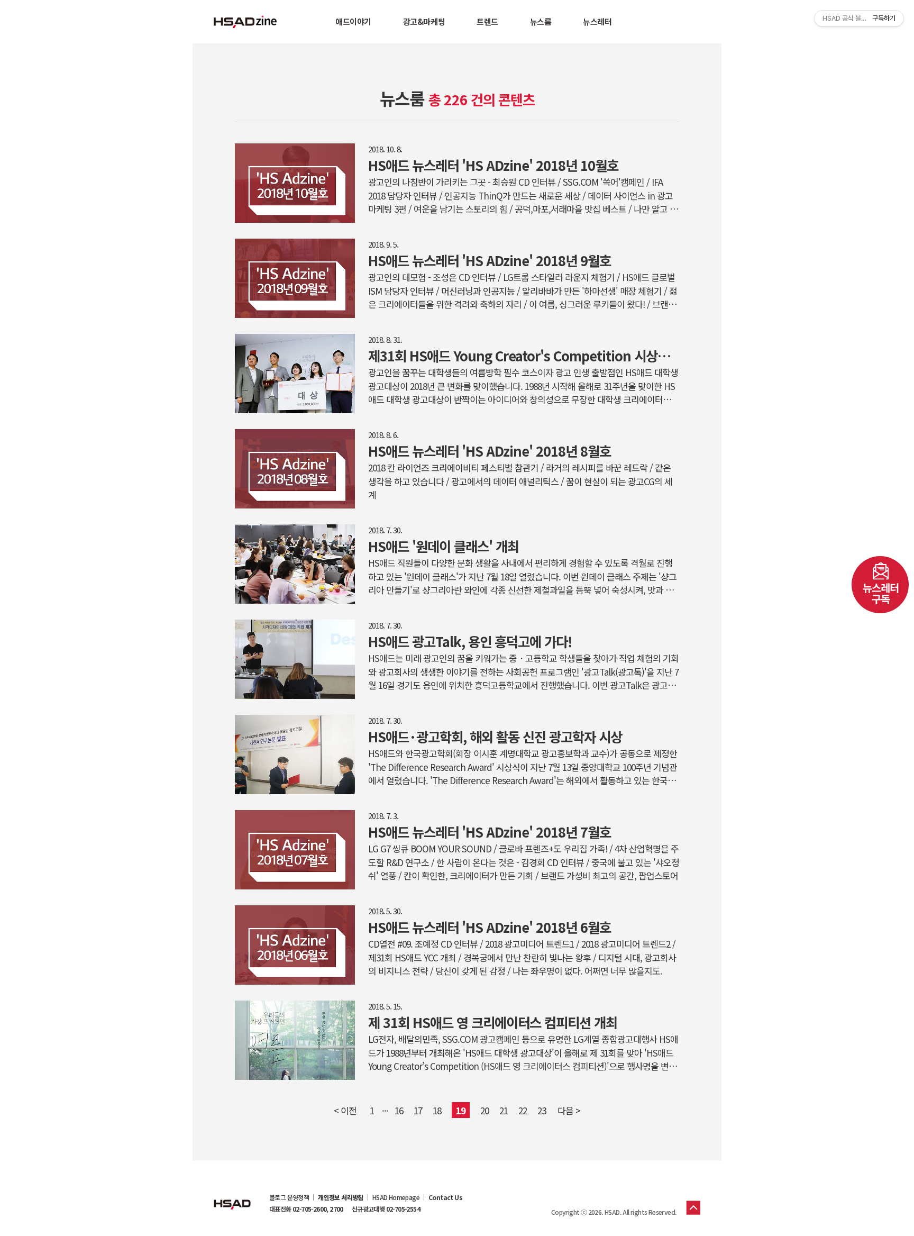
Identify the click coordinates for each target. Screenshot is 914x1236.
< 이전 (345, 1110)
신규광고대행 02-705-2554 (386, 1209)
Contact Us (445, 1197)
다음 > (568, 1110)
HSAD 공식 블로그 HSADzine (245, 21)
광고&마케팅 (424, 21)
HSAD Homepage (395, 1197)
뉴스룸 (541, 21)
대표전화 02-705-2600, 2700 (306, 1209)
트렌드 (487, 21)
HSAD (232, 1196)
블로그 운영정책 (289, 1197)
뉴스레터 (597, 21)
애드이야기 (353, 21)
